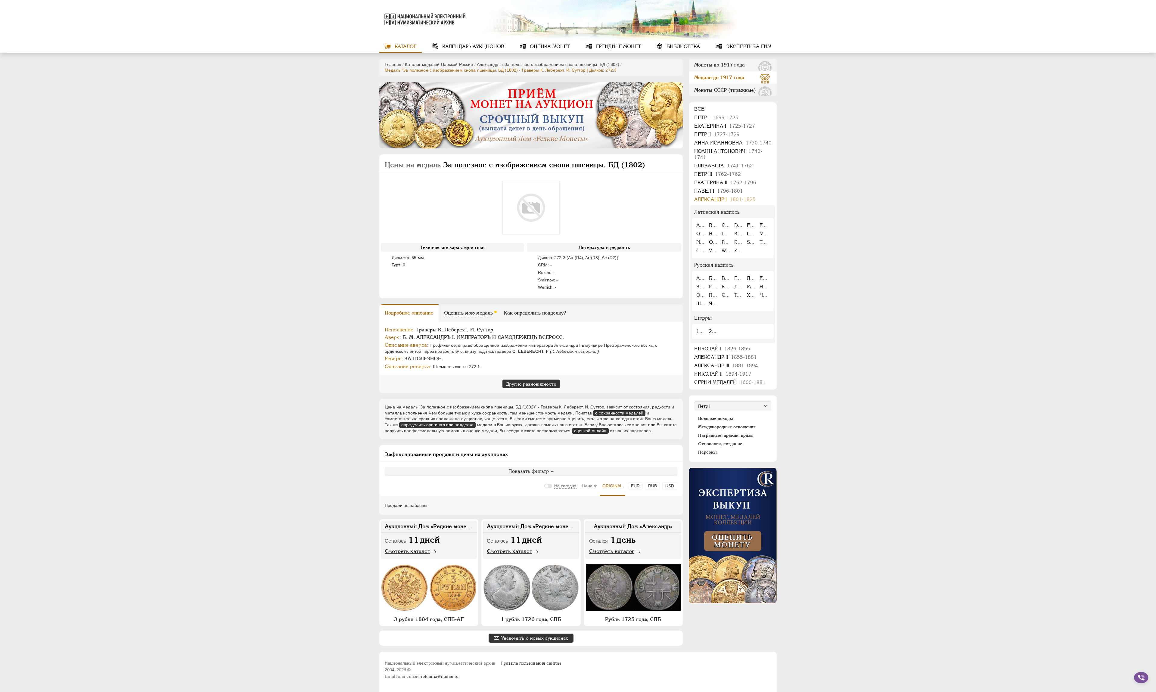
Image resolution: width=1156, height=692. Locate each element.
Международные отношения (727, 426)
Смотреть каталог (407, 551)
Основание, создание (720, 443)
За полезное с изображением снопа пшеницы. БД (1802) (562, 64)
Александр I (489, 64)
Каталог (404, 46)
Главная (393, 64)
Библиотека (682, 46)
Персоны (707, 452)
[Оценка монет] (733, 535)
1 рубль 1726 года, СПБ (531, 619)
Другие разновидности (531, 383)
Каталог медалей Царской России (439, 64)
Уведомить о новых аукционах (534, 638)
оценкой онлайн (590, 430)
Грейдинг (618, 46)
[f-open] (1141, 677)
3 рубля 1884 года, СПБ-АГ (429, 619)
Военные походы (715, 418)
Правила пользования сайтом (531, 663)
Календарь (472, 46)
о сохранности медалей (619, 413)
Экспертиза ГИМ (748, 46)
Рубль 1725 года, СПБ (633, 619)
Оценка (549, 46)
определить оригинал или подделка (437, 424)
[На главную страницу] (423, 19)
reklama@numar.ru (439, 676)
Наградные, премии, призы (726, 435)
